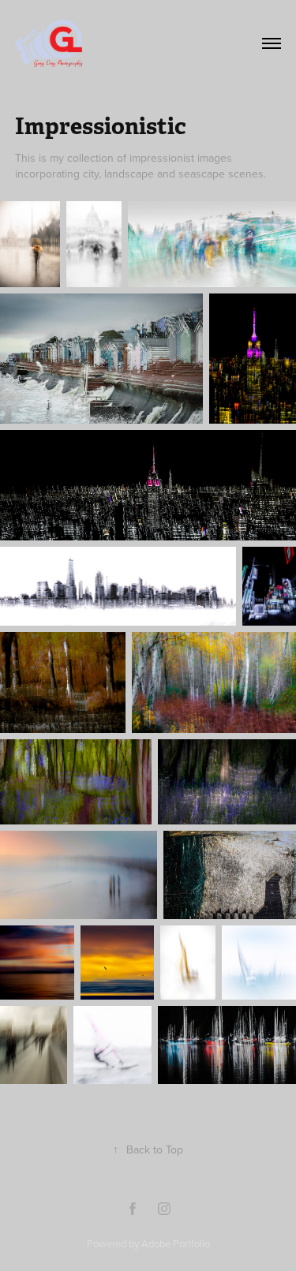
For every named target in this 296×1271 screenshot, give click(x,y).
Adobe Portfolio (175, 1243)
